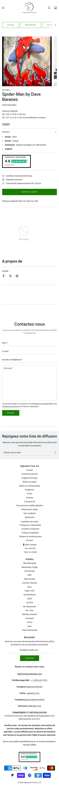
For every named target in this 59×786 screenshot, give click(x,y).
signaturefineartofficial (34, 699)
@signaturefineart (34, 687)
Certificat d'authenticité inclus (19, 176)
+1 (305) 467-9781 (39, 680)
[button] (55, 25)
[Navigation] (3, 8)
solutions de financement (38, 716)
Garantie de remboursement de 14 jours (23, 183)
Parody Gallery (29, 744)
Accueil (10, 25)
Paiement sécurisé (14, 179)
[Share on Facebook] (3, 276)
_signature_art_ (33, 693)
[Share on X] (10, 276)
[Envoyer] (55, 452)
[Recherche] (49, 8)
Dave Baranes (9, 105)
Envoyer (10, 413)
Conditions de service (10, 407)
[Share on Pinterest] (17, 276)
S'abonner (29, 658)
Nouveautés (30, 25)
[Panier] (55, 8)
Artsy (38, 706)
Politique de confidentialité (42, 404)
